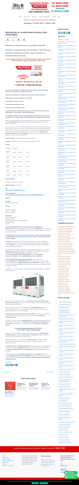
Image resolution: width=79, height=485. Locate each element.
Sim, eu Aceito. (35, 483)
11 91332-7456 (37, 23)
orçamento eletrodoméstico (64, 427)
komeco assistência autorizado (65, 405)
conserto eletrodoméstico (64, 384)
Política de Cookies (44, 483)
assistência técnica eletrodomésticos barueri (66, 326)
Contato (4, 464)
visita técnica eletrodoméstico (65, 442)
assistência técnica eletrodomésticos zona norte (66, 359)
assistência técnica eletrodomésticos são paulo (67, 347)
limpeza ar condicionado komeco (65, 418)
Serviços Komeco (6, 459)
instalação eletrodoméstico (64, 398)
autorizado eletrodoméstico (64, 374)
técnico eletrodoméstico (64, 437)
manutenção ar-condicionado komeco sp (67, 422)
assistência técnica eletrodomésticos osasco (66, 337)
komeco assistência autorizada (65, 403)
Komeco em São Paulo (63, 39)
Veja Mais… (30, 464)
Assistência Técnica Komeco (10, 392)
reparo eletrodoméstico (63, 434)
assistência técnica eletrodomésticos (66, 318)
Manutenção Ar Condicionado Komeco (33, 385)
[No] (77, 482)
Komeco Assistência (9, 394)
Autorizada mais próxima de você (24, 236)
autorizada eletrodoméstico (64, 372)
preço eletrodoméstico (63, 429)
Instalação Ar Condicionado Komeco (21, 385)
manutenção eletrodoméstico (65, 424)
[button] (36, 16)
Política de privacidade (7, 465)
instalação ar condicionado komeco (65, 394)
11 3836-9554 (63, 465)
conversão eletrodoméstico (64, 386)
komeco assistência (63, 400)
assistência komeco (64, 307)
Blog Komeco (5, 462)
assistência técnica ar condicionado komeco (64, 311)
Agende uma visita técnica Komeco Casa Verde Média (18, 259)
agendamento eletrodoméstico (65, 301)
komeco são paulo (64, 414)
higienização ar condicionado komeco (66, 390)
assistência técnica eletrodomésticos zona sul (66, 366)
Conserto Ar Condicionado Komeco (45, 385)
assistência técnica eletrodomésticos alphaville (66, 322)
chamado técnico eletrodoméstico (66, 377)
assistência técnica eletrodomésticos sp (67, 344)
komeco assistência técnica (66, 408)
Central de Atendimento (8, 460)
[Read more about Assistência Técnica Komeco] (10, 385)
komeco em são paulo (64, 411)
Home (3, 455)
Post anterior (6, 371)
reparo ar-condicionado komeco (65, 432)
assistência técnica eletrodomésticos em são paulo (67, 329)
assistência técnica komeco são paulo (66, 369)
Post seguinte (50, 371)
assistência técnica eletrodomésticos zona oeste (66, 362)
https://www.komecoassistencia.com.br (15, 190)
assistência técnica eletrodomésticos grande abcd (66, 333)
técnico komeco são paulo (64, 439)
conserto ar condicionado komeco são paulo (65, 380)
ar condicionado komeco (65, 304)
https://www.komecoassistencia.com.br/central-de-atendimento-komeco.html (24, 194)
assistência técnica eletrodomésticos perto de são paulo (66, 341)
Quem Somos (5, 457)
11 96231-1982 (49, 23)
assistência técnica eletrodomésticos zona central (66, 351)
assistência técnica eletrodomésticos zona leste (66, 355)
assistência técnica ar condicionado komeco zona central (66, 315)
